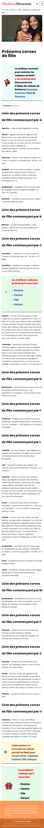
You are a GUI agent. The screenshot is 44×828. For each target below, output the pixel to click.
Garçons (20, 96)
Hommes (32, 89)
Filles (29, 93)
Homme (18, 290)
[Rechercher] (37, 4)
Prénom (13, 10)
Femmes (20, 93)
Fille (19, 10)
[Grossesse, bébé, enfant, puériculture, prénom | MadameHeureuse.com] (17, 4)
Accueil (5, 10)
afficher (15, 106)
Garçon (32, 759)
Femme (18, 295)
